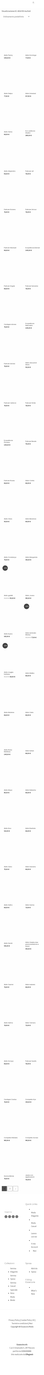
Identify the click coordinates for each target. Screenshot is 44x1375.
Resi (30, 1323)
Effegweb (29, 1354)
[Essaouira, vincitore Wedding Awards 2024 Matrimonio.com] (11, 1227)
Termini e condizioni (20, 1323)
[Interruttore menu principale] (39, 4)
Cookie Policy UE (28, 1320)
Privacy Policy (14, 1320)
